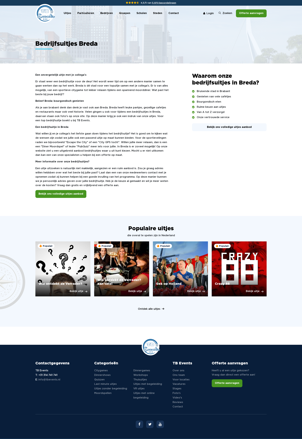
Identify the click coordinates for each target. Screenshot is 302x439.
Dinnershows (102, 375)
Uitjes (67, 13)
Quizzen (99, 380)
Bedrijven (106, 13)
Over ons (178, 370)
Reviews (178, 402)
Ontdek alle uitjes (149, 309)
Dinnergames (141, 370)
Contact (173, 13)
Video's (177, 398)
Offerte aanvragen (251, 13)
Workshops (140, 375)
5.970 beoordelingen (164, 3)
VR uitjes (139, 388)
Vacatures (179, 384)
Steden (157, 13)
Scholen (142, 13)
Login (210, 13)
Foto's (177, 393)
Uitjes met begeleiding (147, 384)
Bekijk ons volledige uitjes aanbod (61, 194)
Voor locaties (181, 380)
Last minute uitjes (105, 384)
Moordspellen (103, 393)
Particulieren (85, 13)
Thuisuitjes (140, 380)
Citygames (101, 370)
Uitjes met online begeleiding (144, 395)
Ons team (179, 375)
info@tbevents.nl (49, 380)
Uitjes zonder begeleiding (110, 388)
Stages (177, 388)
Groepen (124, 13)
